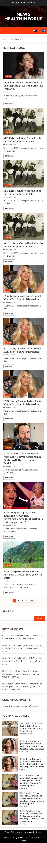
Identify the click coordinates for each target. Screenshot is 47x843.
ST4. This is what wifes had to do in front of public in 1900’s (22, 192)
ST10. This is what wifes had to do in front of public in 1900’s (23, 245)
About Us (30, 832)
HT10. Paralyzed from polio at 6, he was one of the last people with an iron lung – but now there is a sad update (32, 816)
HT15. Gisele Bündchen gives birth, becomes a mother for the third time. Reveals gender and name (22, 661)
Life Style (8, 76)
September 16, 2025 (26, 734)
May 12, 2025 (24, 751)
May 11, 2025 (24, 788)
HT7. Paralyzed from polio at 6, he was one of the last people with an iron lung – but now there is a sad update (22, 674)
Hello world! (33, 706)
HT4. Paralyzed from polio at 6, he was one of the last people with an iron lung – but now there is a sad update (22, 687)
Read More (9, 103)
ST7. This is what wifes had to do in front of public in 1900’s (22, 140)
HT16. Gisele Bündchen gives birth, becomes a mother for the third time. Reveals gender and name (22, 648)
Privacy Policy (10, 832)
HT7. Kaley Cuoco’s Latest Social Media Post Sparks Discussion (22, 297)
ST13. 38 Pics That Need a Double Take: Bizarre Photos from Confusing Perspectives (31, 727)
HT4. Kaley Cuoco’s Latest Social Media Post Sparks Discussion (22, 350)
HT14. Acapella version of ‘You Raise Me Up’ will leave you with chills (22, 574)
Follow (44, 30)
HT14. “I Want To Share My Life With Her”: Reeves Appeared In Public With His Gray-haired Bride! (22, 458)
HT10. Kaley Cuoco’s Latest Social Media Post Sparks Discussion (22, 403)
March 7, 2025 (12, 92)
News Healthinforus (23, 16)
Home (38, 832)
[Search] (39, 30)
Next (31, 601)
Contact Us (21, 832)
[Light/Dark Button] (35, 31)
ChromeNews (34, 837)
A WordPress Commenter (14, 706)
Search (8, 611)
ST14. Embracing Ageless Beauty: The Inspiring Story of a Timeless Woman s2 (23, 85)
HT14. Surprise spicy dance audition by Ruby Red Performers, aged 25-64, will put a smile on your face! (23, 517)
